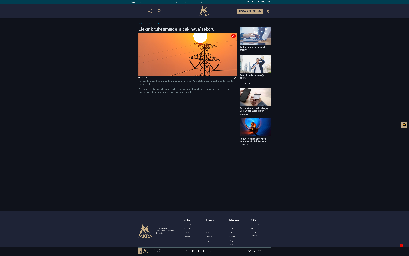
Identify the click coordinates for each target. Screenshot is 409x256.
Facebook (232, 229)
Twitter (231, 233)
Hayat (208, 241)
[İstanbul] (134, 2)
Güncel (208, 225)
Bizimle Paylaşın (254, 234)
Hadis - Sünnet (189, 229)
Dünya (208, 229)
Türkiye (208, 233)
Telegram (232, 241)
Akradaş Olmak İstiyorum (250, 11)
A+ (233, 78)
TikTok (231, 245)
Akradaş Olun (256, 229)
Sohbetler (187, 233)
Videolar (187, 237)
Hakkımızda (255, 225)
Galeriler (187, 241)
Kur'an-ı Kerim (189, 225)
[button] (140, 251)
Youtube (232, 237)
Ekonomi (209, 237)
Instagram (232, 225)
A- (236, 78)
